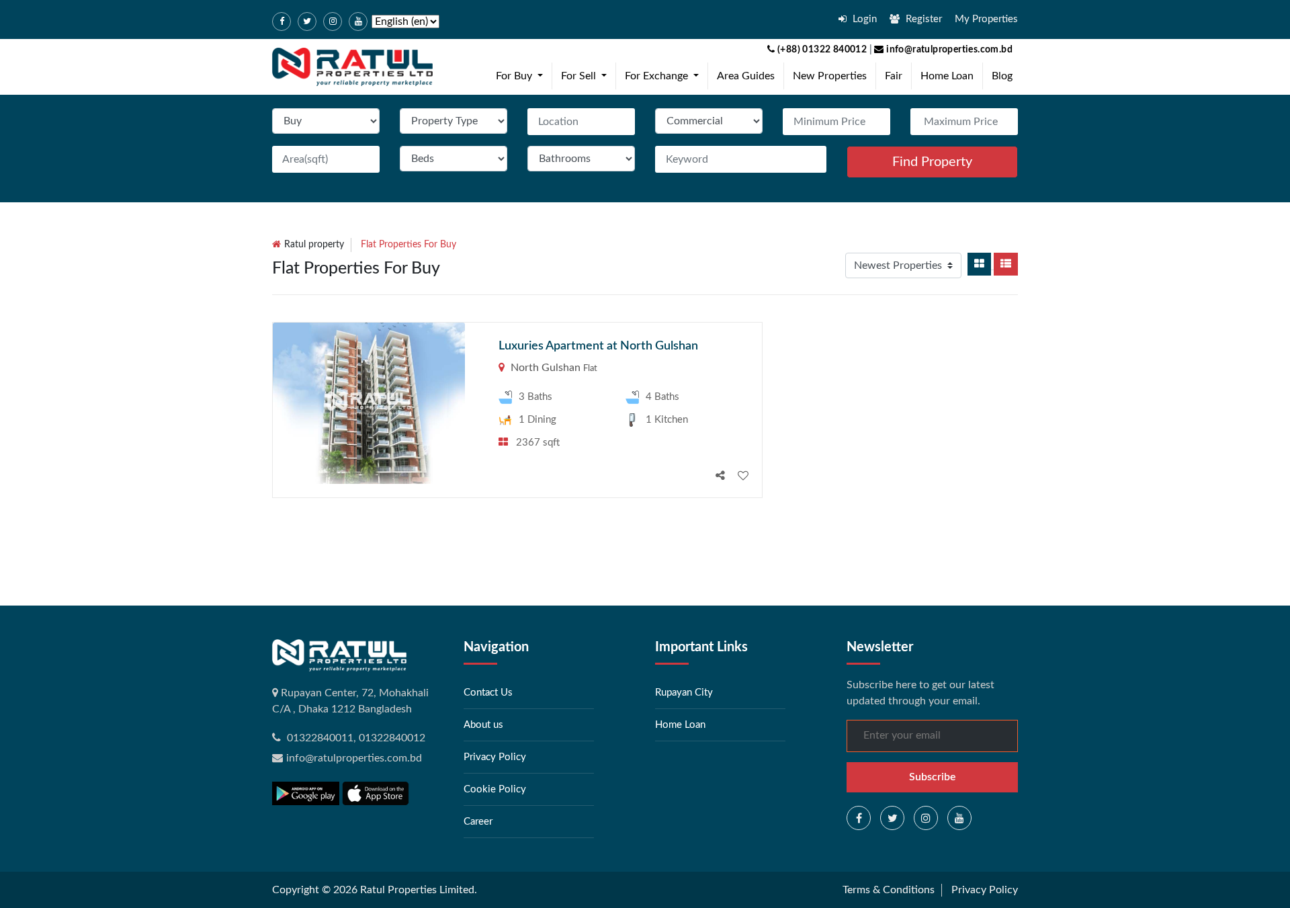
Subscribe (932, 777)
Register (922, 19)
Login (863, 19)
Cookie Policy (495, 789)
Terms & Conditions (889, 889)
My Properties (986, 19)
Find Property (932, 162)
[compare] (720, 475)
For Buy (522, 75)
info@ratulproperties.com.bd (948, 49)
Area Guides (746, 76)
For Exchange (664, 75)
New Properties (830, 76)
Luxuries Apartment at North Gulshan (598, 346)
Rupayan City (684, 693)
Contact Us (488, 693)
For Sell (586, 75)
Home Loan (947, 76)
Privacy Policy (495, 757)
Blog (1002, 76)
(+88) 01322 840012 (821, 49)
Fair (893, 76)
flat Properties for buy (408, 244)
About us (483, 725)
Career (478, 822)
